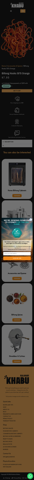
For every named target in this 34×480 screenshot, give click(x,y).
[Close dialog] (31, 219)
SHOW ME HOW (17, 258)
